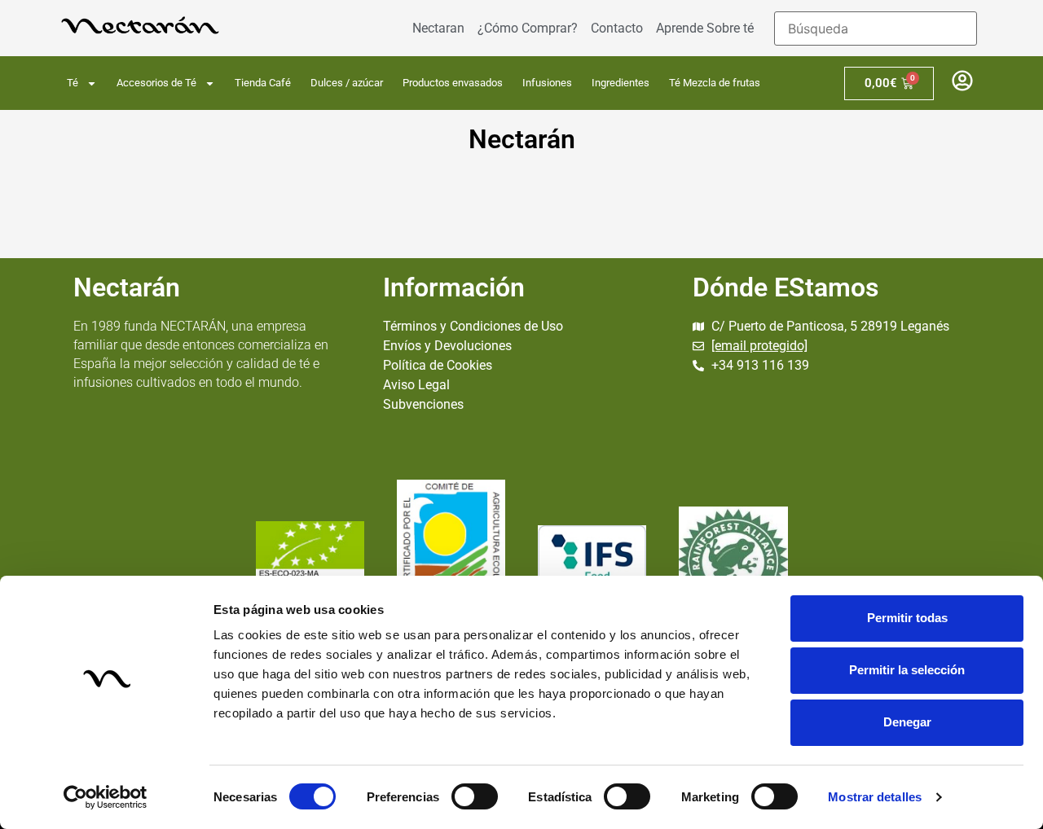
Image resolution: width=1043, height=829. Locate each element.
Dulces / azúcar (346, 83)
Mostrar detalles (875, 797)
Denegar (907, 722)
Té (72, 83)
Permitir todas (907, 618)
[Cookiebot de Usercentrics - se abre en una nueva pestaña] (105, 797)
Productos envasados (453, 83)
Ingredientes (620, 83)
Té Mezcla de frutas (714, 83)
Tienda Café (263, 83)
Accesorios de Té (156, 83)
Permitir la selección (907, 670)
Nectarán (522, 139)
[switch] (474, 796)
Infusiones (547, 83)
